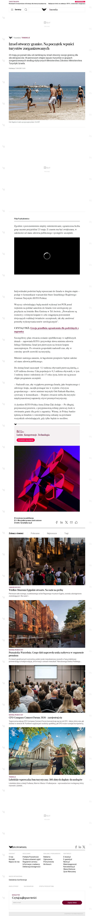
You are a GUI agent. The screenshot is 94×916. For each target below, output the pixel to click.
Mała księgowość (70, 864)
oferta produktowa (46, 886)
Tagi (66, 533)
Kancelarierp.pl (69, 867)
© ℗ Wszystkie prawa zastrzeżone (27, 520)
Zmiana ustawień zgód (31, 859)
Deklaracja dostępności (31, 867)
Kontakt (12, 859)
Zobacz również (16, 533)
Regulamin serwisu (30, 862)
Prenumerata (48, 862)
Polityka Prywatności (31, 857)
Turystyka (17, 38)
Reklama (46, 857)
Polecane (35, 533)
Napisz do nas (14, 862)
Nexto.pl (66, 862)
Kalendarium (28, 886)
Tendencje (26, 38)
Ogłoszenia (47, 859)
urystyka (53, 9)
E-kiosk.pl (67, 857)
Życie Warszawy (69, 872)
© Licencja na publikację (24, 518)
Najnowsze (52, 533)
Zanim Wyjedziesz (15, 587)
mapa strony (13, 886)
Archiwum (47, 864)
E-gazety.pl (67, 859)
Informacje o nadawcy (31, 864)
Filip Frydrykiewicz (21, 219)
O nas (11, 857)
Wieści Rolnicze (69, 869)
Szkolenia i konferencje (18, 880)
